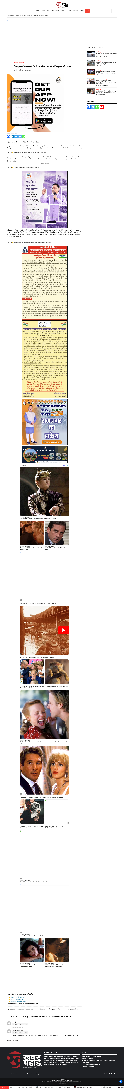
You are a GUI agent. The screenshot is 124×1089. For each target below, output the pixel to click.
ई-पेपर (87, 10)
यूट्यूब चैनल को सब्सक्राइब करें (18, 1001)
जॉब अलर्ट (69, 10)
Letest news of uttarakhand (17, 1009)
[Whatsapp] (23, 136)
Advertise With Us (21, 1074)
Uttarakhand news (29, 1009)
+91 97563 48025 (90, 1066)
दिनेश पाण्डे (18, 70)
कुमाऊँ (107, 79)
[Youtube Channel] (102, 107)
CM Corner (98, 79)
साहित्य (82, 10)
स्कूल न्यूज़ (75, 10)
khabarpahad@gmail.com (93, 1064)
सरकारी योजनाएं (55, 10)
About (8, 1074)
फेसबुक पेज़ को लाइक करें (17, 999)
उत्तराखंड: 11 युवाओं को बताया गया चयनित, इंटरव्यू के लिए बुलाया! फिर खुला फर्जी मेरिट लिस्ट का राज (33, 1087)
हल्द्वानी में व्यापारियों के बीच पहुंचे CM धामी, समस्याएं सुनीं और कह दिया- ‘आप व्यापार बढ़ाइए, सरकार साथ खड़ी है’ (106, 82)
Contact (13, 1074)
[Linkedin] (12, 136)
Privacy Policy (35, 1074)
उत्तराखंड (37, 10)
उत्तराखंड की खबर (39, 1009)
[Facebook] (8, 136)
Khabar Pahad (64, 1079)
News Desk (99, 85)
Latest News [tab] (91, 47)
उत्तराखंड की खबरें (48, 1009)
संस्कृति (43, 10)
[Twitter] (20, 136)
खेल (48, 10)
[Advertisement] (44, 979)
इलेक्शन (62, 10)
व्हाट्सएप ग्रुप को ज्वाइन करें (17, 997)
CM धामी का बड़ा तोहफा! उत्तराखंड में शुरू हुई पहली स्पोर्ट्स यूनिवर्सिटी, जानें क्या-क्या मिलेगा (78, 1087)
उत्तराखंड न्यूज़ (75, 1009)
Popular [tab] (100, 47)
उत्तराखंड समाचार (11, 1011)
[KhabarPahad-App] (35, 103)
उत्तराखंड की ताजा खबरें (58, 1009)
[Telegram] (16, 136)
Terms (28, 1074)
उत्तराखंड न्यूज (68, 1009)
